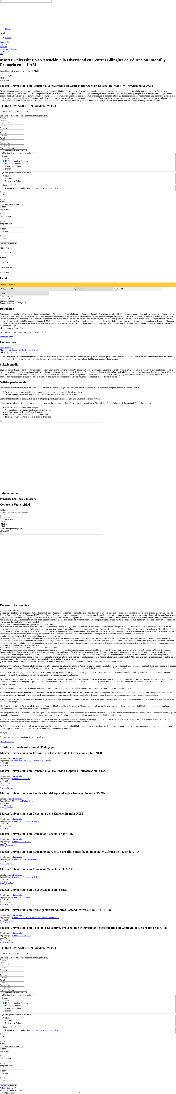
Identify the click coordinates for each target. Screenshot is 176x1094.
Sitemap (38, 1093)
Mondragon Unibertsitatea (22, 801)
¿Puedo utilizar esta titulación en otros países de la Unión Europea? (27, 624)
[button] (88, 33)
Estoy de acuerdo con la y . (33, 188)
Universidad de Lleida (21, 897)
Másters (8, 29)
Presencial (9, 178)
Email (3, 138)
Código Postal (6, 143)
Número (4, 128)
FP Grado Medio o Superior (16, 161)
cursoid (3, 194)
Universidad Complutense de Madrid (27, 821)
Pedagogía (17, 758)
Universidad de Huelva (21, 841)
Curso (7, 158)
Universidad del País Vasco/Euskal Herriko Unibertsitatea (35, 918)
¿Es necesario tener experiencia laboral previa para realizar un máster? (28, 647)
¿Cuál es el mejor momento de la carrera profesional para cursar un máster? (30, 636)
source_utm (4, 209)
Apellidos (4, 123)
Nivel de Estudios (7, 148)
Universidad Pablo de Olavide (24, 859)
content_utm (5, 238)
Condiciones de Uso (51, 1093)
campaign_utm (6, 224)
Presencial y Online (13, 181)
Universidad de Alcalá (21, 779)
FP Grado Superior (12, 164)
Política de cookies (87, 1093)
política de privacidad (34, 188)
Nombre (4, 118)
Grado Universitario (13, 166)
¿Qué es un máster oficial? (10, 610)
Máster (8, 169)
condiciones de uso (52, 188)
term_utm (4, 231)
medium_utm (5, 216)
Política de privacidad (69, 1093)
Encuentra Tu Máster (24, 1093)
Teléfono (4, 133)
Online (8, 176)
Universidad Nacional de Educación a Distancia (31, 761)
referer (2, 202)
